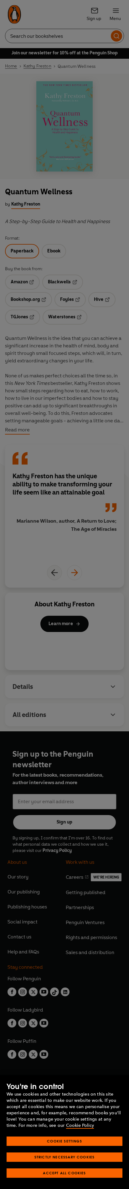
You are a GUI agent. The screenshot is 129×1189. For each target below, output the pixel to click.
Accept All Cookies (64, 1173)
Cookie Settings (64, 1141)
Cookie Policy (80, 1125)
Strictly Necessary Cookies (64, 1157)
